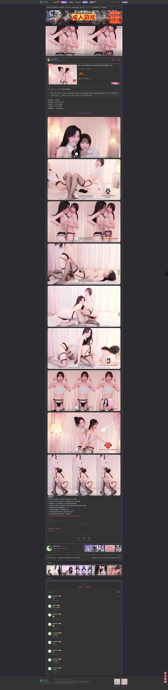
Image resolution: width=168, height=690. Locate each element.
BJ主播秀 (71, 2)
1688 (55, 548)
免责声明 (61, 679)
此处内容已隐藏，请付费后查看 (84, 113)
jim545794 (54, 596)
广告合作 (66, 679)
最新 (48, 592)
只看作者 (119, 592)
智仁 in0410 (58, 528)
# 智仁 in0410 (51, 530)
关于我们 (70, 679)
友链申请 (56, 679)
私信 (119, 59)
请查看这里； (69, 507)
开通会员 (125, 2)
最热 (51, 592)
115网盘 (58, 89)
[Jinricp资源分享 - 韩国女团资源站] (44, 680)
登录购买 (116, 83)
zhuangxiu (54, 633)
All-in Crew (78, 2)
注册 (89, 587)
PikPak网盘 (52, 89)
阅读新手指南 (88, 7)
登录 (81, 587)
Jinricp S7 (56, 2)
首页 (48, 54)
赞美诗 (53, 605)
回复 (57, 600)
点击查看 (72, 509)
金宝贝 (52, 59)
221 (61, 548)
